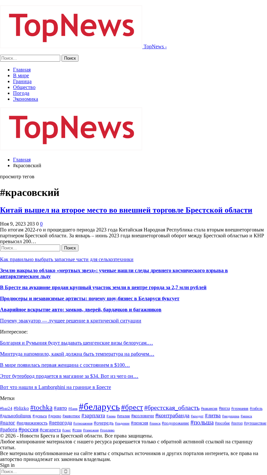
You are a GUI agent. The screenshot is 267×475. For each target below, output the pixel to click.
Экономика (25, 99)
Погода (21, 93)
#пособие (222, 423)
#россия (28, 429)
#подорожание (175, 423)
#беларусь (99, 406)
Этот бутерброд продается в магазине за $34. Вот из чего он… (69, 376)
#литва (213, 415)
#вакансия (209, 408)
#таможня (91, 430)
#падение (122, 423)
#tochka (41, 407)
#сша (77, 429)
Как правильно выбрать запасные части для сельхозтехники (67, 259)
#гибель (256, 408)
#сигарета (50, 429)
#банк (72, 408)
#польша (202, 422)
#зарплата (93, 415)
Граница (22, 81)
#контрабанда (172, 415)
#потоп (237, 423)
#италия (123, 416)
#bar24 (6, 408)
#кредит (197, 416)
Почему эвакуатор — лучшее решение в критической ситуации (70, 320)
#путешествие (255, 423)
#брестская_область (172, 407)
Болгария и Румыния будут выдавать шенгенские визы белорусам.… (76, 343)
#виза (224, 408)
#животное (71, 416)
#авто (60, 408)
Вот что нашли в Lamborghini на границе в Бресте (55, 387)
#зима (111, 416)
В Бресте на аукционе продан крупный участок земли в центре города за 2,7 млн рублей (103, 287)
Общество (24, 87)
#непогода (60, 422)
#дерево (54, 416)
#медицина (230, 416)
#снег (66, 430)
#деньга (40, 415)
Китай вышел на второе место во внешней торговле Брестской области (126, 210)
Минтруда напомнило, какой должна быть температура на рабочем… (77, 354)
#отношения (82, 423)
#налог (7, 422)
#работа (8, 429)
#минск (246, 416)
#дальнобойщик (15, 415)
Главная (22, 69)
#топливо (107, 430)
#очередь (104, 422)
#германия (239, 408)
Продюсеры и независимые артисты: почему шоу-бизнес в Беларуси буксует (89, 298)
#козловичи (142, 415)
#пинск (155, 423)
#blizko (21, 408)
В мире (21, 75)
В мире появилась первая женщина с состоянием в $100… (65, 365)
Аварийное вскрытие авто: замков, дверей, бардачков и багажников (81, 309)
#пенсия (139, 422)
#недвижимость (32, 423)
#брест (132, 407)
